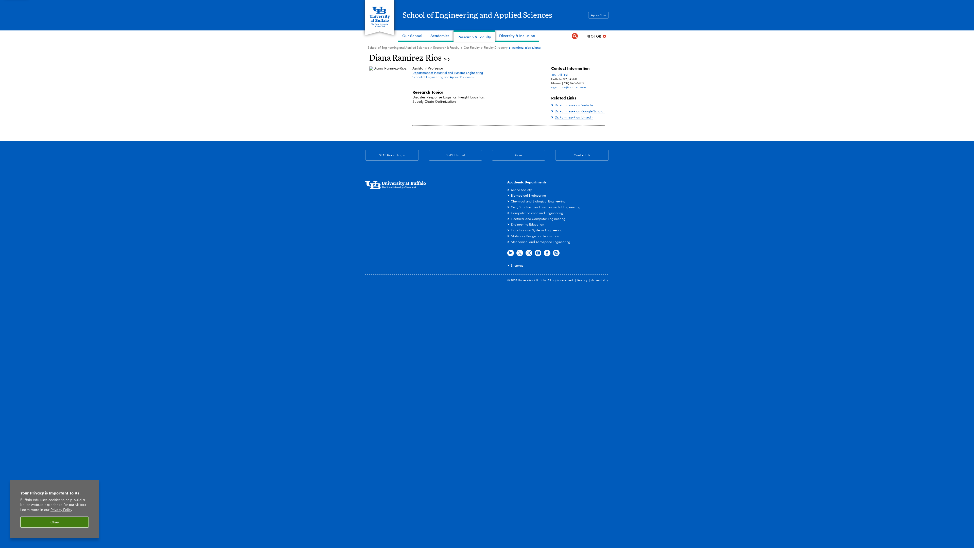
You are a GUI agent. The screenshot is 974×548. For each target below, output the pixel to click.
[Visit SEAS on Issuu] (556, 253)
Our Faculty (472, 47)
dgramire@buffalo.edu (568, 87)
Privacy (582, 280)
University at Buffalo (532, 280)
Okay (54, 522)
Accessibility (599, 280)
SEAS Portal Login (392, 155)
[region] (54, 509)
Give (518, 155)
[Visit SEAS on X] (519, 253)
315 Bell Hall (559, 75)
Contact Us (572, 155)
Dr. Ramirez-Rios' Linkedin (574, 117)
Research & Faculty (446, 47)
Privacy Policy (61, 510)
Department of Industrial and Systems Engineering (447, 73)
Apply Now (598, 15)
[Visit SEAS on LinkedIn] (510, 253)
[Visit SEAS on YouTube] (538, 253)
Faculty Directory (496, 47)
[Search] (575, 36)
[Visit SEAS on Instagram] (529, 253)
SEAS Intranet (447, 155)
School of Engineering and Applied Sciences (477, 15)
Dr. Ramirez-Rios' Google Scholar (580, 111)
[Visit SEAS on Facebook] (547, 253)
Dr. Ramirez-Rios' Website (574, 105)
